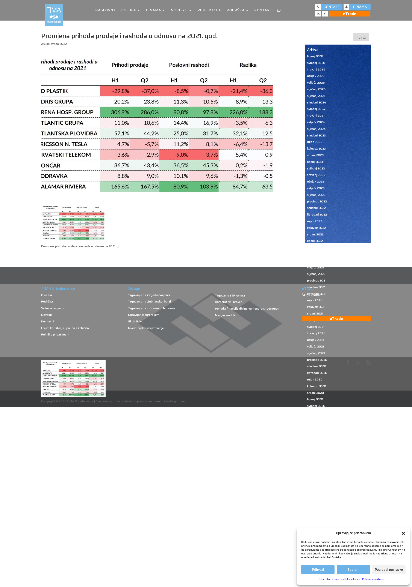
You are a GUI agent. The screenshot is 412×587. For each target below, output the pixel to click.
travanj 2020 (316, 412)
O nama (153, 11)
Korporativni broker (228, 301)
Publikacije (209, 11)
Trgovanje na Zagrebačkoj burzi (149, 295)
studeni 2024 (316, 102)
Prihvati (318, 569)
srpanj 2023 (315, 155)
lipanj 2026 (315, 56)
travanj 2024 (316, 115)
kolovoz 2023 (316, 148)
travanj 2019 (316, 491)
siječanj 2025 (316, 95)
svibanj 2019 (316, 485)
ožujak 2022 (315, 260)
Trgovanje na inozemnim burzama (152, 308)
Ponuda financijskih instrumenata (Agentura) (247, 308)
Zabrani (353, 569)
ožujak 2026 (315, 75)
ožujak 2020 (316, 419)
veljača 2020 (316, 425)
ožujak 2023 (315, 181)
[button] (403, 533)
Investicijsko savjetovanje (146, 328)
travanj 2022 (316, 254)
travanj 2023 (316, 174)
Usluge (128, 11)
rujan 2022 (314, 221)
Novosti (179, 11)
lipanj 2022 (315, 240)
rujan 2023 (314, 141)
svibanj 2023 (316, 168)
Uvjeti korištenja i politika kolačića (340, 579)
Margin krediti (225, 315)
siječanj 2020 (316, 432)
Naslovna (105, 11)
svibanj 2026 (316, 62)
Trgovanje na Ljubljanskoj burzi (149, 301)
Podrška (236, 11)
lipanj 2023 (315, 161)
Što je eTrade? (312, 295)
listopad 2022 (317, 214)
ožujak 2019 (315, 498)
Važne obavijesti (52, 308)
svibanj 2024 (316, 108)
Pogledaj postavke (389, 569)
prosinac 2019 (317, 438)
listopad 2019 (317, 452)
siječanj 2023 (316, 194)
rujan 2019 (314, 458)
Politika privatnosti (373, 579)
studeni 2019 (316, 445)
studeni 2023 (316, 135)
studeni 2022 (316, 207)
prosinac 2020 (317, 359)
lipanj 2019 (315, 478)
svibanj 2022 (316, 247)
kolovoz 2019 (316, 465)
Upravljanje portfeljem (143, 314)
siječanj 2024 (316, 128)
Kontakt (263, 11)
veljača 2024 (316, 122)
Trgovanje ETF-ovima (230, 295)
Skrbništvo (135, 321)
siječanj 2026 (316, 89)
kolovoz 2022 (316, 227)
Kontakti (47, 321)
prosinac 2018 (317, 518)
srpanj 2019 (315, 471)
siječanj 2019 (316, 511)
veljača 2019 (315, 504)
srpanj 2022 (315, 234)
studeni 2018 (316, 524)
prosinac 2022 (317, 201)
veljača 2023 (316, 188)
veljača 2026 (316, 82)
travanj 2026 (316, 69)
